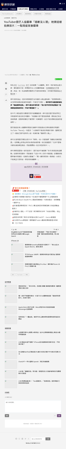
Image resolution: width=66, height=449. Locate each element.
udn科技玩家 (7, 18)
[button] (62, 4)
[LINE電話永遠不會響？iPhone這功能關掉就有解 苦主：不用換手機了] (11, 345)
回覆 (59, 415)
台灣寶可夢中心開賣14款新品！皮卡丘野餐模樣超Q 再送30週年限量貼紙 (39, 333)
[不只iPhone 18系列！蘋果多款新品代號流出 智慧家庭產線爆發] (17, 257)
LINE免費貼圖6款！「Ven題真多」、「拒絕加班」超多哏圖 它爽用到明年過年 (39, 382)
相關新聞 (8, 328)
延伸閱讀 (8, 282)
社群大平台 (14, 18)
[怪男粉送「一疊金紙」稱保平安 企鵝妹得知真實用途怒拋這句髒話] (11, 320)
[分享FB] (6, 83)
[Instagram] (19, 438)
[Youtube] (60, 4)
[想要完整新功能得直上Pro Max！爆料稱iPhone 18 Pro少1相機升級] (17, 267)
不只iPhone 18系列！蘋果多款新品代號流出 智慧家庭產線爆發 (42, 255)
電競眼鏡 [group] (28, 14)
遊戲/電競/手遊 (51, 9)
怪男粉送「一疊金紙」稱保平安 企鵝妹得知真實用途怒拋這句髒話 (39, 318)
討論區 (7, 392)
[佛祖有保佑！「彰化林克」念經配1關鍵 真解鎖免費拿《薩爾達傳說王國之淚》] (11, 289)
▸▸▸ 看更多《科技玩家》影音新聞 (36, 167)
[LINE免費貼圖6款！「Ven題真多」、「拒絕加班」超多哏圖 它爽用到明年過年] (11, 384)
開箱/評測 (33, 9)
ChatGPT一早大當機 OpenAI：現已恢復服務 (34, 362)
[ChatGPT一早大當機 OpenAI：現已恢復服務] (11, 365)
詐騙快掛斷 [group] (37, 14)
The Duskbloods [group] (7, 14)
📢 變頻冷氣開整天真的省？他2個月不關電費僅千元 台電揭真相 (35, 197)
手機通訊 (13, 9)
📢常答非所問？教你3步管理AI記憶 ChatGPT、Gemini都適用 (34, 217)
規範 (7, 415)
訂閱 (48, 439)
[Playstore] (25, 438)
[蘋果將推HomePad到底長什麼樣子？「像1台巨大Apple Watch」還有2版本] (17, 248)
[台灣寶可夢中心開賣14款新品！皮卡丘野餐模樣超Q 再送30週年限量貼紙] (11, 335)
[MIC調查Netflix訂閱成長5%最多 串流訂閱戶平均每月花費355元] (11, 355)
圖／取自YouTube (35, 75)
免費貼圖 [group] (48, 14)
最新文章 (5, 9)
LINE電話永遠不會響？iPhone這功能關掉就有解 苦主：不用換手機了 (39, 343)
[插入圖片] (54, 415)
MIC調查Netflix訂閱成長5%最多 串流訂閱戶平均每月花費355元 (40, 353)
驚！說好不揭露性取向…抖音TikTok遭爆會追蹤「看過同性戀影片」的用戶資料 (39, 297)
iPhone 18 (15, 241)
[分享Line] (6, 89)
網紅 (27, 274)
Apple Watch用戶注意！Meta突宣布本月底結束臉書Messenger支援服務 (37, 308)
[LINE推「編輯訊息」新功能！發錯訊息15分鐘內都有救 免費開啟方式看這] (11, 374)
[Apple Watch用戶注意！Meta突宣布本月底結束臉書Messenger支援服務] (11, 310)
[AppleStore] (28, 438)
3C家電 (41, 9)
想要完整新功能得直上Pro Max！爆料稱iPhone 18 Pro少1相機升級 (42, 265)
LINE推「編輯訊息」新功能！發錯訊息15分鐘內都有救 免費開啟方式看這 (40, 372)
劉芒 (13, 274)
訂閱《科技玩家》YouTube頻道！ (35, 191)
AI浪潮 (60, 9)
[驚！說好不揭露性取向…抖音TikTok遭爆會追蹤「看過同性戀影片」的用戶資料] (11, 299)
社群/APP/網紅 (23, 9)
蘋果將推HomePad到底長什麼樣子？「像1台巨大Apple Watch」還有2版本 (42, 246)
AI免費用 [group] (19, 14)
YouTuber (20, 274)
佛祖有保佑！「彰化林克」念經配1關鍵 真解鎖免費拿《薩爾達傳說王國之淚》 (40, 287)
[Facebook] (16, 438)
